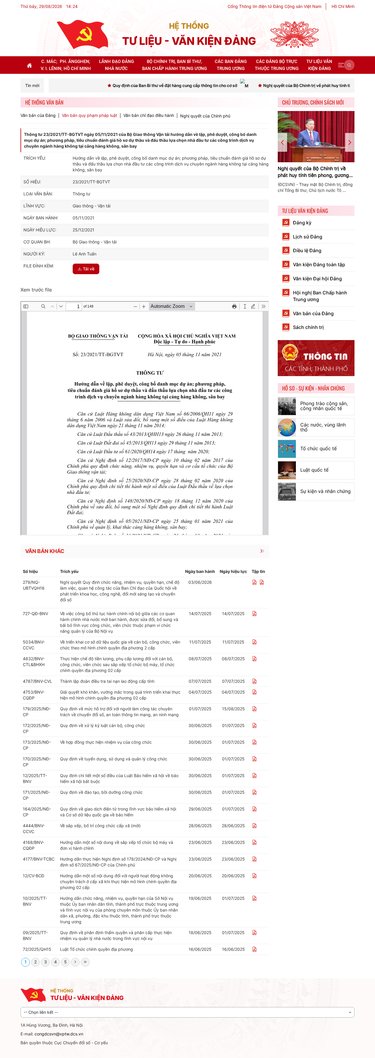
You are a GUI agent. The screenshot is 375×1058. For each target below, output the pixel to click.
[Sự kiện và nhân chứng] (287, 492)
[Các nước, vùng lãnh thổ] (287, 427)
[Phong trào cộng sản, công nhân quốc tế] (287, 406)
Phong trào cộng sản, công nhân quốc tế (324, 406)
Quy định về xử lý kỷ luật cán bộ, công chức (102, 725)
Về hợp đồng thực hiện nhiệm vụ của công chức (106, 742)
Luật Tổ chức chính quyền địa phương (96, 949)
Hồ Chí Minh (343, 6)
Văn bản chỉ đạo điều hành (148, 115)
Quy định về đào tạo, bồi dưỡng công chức (101, 792)
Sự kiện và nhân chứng (325, 491)
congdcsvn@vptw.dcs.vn (59, 1033)
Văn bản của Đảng (38, 115)
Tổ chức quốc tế (318, 448)
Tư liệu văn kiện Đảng (305, 210)
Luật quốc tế (314, 470)
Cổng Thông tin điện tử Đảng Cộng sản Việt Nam (274, 6)
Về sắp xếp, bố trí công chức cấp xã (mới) (100, 825)
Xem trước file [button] (36, 290)
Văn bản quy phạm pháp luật (89, 115)
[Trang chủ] (82, 34)
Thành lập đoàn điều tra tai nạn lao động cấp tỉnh (107, 681)
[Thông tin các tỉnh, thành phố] (316, 357)
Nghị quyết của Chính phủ (205, 115)
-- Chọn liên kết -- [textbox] (41, 1012)
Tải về (88, 268)
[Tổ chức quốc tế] (287, 449)
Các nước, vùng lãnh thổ (323, 427)
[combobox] (187, 1012)
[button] (341, 65)
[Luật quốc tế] (287, 470)
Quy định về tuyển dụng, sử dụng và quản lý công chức (113, 758)
